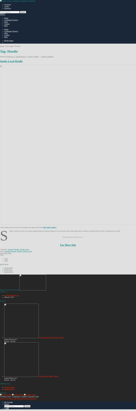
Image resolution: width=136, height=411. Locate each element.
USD (6, 259)
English (10, 268)
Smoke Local (24, 249)
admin (36, 57)
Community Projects (11, 20)
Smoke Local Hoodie (11, 61)
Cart (6, 408)
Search (23, 12)
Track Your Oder (5, 253)
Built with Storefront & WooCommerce (23, 399)
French (10, 270)
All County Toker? (50, 227)
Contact (6, 24)
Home (6, 18)
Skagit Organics (9, 387)
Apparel (10, 249)
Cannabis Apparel (10, 251)
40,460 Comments (47, 57)
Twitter (6, 6)
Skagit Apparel (9, 389)
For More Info (68, 245)
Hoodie (16, 249)
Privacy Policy (5, 399)
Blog (6, 26)
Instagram (7, 8)
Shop (6, 22)
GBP (6, 261)
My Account (8, 402)
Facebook (7, 4)
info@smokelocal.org (11, 295)
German (10, 272)
